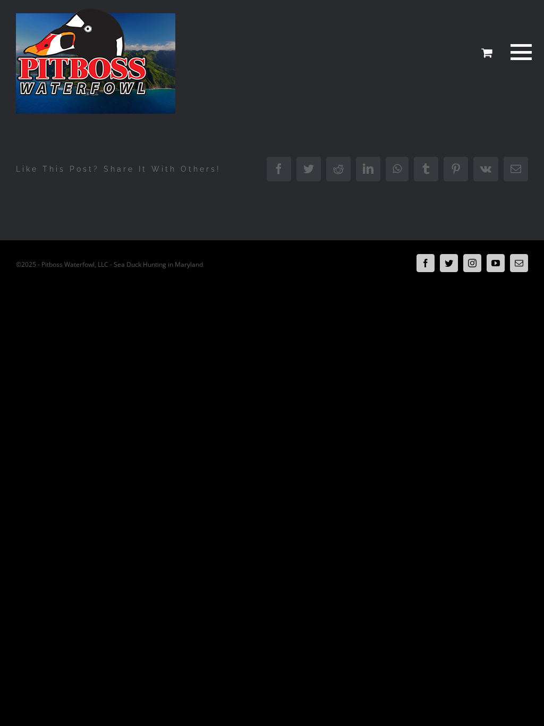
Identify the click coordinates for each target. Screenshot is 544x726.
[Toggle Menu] (520, 52)
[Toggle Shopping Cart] (486, 52)
